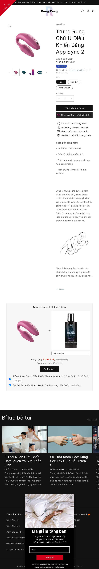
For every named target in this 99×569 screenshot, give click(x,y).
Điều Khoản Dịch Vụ (15, 543)
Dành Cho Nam (13, 526)
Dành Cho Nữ (12, 520)
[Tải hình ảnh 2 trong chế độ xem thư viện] (24, 72)
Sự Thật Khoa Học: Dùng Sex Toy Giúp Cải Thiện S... (69, 461)
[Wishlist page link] (82, 11)
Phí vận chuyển (77, 70)
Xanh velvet (64, 88)
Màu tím (74, 82)
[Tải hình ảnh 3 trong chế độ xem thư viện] (31, 72)
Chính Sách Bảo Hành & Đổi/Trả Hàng (23, 538)
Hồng (61, 82)
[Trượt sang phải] (47, 72)
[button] (5, 11)
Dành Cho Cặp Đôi (14, 532)
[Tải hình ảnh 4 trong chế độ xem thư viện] (39, 72)
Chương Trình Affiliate (16, 549)
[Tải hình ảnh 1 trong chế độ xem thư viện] (16, 72)
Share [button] (61, 289)
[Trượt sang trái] (9, 72)
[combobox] (70, 353)
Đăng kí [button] (50, 557)
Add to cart (49, 369)
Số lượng (59, 93)
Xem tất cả (92, 419)
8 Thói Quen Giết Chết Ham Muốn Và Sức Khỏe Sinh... (23, 461)
